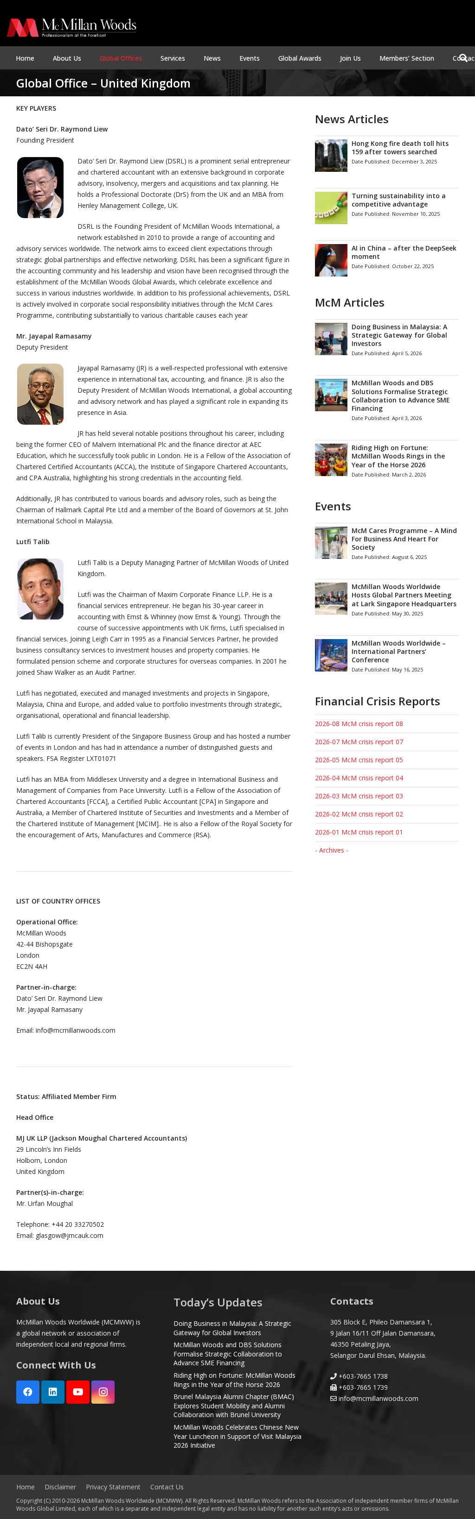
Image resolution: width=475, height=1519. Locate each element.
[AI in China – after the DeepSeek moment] (387, 260)
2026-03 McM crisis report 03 (359, 795)
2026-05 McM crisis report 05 (359, 759)
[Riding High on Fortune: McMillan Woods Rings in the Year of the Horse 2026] (387, 461)
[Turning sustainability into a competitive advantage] (387, 207)
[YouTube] (78, 1392)
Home (25, 1486)
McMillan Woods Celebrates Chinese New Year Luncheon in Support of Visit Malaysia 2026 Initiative (237, 1436)
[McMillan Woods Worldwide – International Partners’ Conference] (387, 657)
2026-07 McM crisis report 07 (359, 741)
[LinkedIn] (52, 1392)
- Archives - (331, 850)
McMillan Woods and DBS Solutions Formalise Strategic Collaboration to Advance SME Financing (227, 1353)
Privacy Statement (113, 1486)
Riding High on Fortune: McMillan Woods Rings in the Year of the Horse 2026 (234, 1380)
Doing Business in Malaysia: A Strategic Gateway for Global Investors (232, 1328)
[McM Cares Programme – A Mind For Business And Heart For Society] (387, 544)
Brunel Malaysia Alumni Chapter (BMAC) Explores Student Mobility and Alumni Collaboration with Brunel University (233, 1405)
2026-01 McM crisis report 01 (359, 832)
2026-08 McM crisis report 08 (359, 723)
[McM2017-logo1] (71, 28)
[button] (87, 58)
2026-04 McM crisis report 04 (359, 777)
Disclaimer (60, 1486)
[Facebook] (27, 1392)
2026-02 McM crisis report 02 (359, 814)
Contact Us (167, 1486)
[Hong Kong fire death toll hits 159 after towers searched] (387, 155)
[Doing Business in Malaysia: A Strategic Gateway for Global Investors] (387, 341)
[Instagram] (103, 1392)
